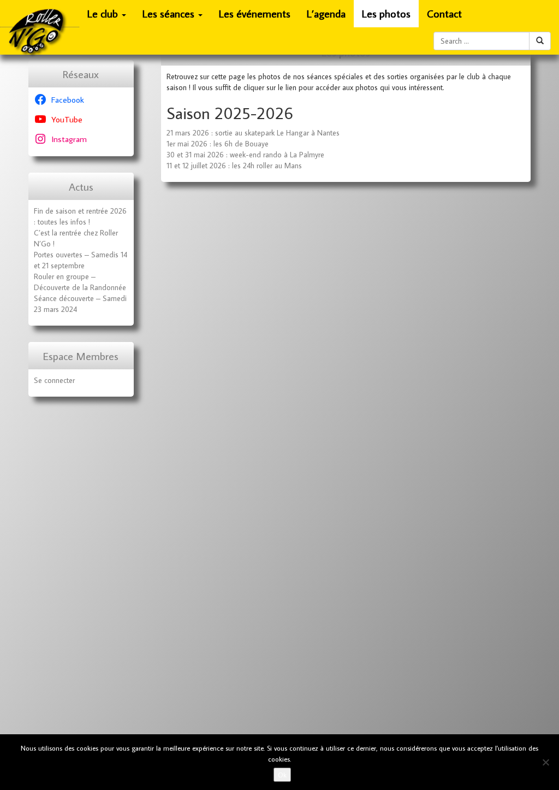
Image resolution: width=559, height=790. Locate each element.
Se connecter (54, 380)
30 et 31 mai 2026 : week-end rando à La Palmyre (245, 155)
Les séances (169, 13)
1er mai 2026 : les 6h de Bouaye (217, 144)
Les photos (386, 13)
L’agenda (326, 13)
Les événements (254, 13)
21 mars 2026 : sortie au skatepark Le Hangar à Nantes (253, 133)
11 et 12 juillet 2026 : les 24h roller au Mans (234, 165)
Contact (444, 13)
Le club (104, 13)
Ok (282, 774)
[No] (545, 762)
